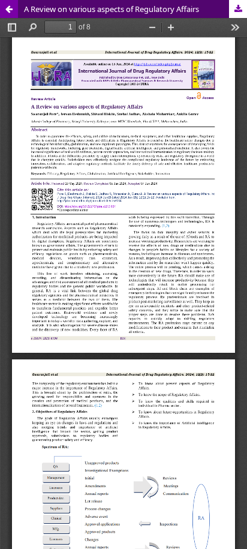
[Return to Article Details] (9, 9)
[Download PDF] (238, 9)
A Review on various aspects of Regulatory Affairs (111, 9)
